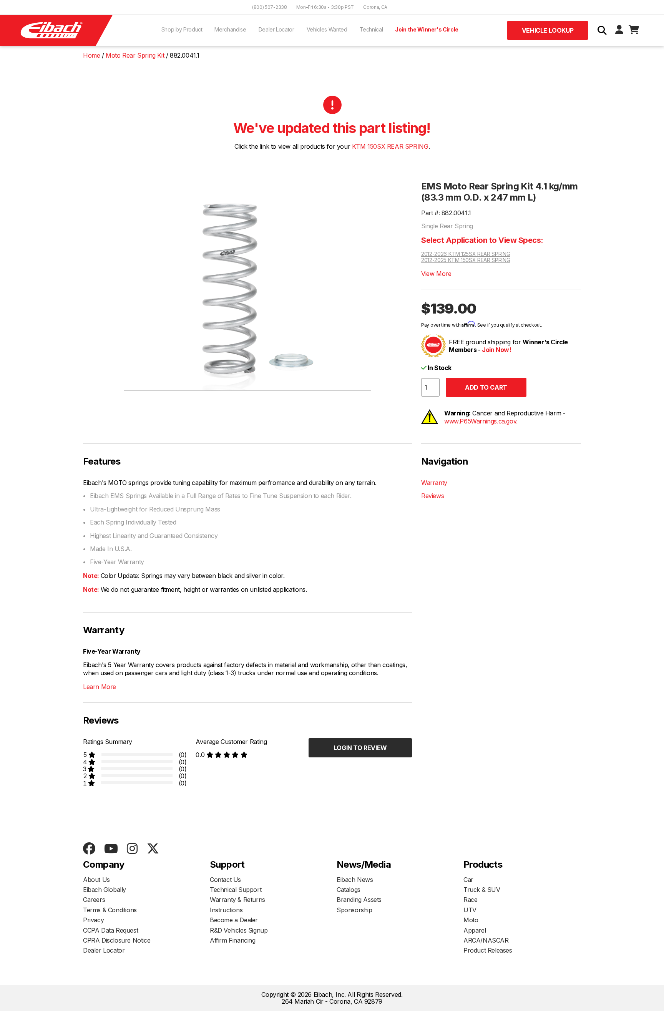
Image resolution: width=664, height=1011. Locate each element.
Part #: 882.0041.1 (446, 212)
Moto (470, 919)
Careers (94, 899)
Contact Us (225, 879)
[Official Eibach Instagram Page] (132, 849)
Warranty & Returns (237, 899)
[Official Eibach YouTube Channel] (111, 849)
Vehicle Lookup (547, 30)
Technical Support (235, 889)
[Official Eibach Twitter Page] (153, 849)
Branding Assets (359, 899)
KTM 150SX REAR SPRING (390, 146)
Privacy (93, 919)
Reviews (432, 496)
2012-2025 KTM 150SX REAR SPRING (465, 260)
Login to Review (360, 748)
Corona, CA (375, 7)
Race (470, 899)
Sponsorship (354, 909)
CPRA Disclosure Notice (116, 940)
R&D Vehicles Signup (238, 930)
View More (436, 274)
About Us (96, 879)
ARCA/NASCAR (486, 940)
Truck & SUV (481, 889)
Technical (371, 29)
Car (468, 879)
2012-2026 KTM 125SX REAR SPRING (465, 254)
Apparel (474, 930)
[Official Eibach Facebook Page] (89, 849)
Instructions (226, 909)
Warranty (434, 482)
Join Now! (496, 350)
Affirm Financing (233, 940)
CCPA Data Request (110, 930)
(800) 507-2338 (269, 7)
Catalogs (348, 889)
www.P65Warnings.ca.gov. (481, 421)
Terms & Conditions (110, 909)
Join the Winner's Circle (426, 29)
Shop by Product (182, 29)
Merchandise (230, 29)
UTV (469, 909)
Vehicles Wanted (327, 29)
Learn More (99, 687)
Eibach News (355, 879)
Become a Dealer (234, 919)
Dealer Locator (276, 29)
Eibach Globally (104, 889)
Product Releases (487, 950)
